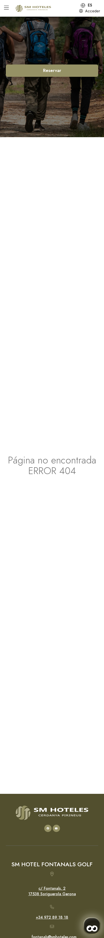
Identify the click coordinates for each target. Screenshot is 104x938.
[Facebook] (48, 828)
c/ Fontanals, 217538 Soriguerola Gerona (52, 891)
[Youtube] (56, 828)
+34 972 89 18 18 (52, 917)
